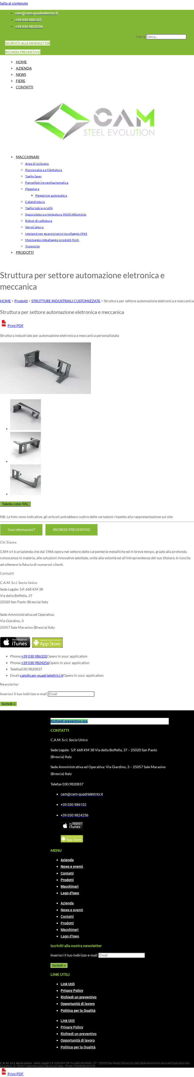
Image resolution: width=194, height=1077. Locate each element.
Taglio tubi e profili (39, 208)
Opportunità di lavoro (78, 1004)
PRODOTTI (25, 252)
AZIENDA (24, 68)
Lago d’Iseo (70, 893)
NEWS (21, 74)
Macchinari (70, 886)
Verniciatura (34, 227)
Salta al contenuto (14, 3)
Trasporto (32, 246)
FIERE (20, 81)
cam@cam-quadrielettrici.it (41, 675)
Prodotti (67, 880)
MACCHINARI (27, 157)
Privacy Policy (72, 991)
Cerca (140, 36)
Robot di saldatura (38, 221)
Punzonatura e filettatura (43, 170)
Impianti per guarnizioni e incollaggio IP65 (56, 234)
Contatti (67, 873)
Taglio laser (33, 176)
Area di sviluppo (37, 164)
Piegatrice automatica (51, 195)
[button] (11, 325)
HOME (21, 62)
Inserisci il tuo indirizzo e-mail (23, 694)
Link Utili (68, 984)
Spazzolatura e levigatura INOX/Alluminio (55, 214)
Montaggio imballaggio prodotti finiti (52, 240)
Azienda (67, 860)
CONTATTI (24, 87)
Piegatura (32, 189)
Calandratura (35, 202)
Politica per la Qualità (78, 1011)
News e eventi (72, 866)
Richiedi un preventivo (78, 997)
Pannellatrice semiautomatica (46, 182)
